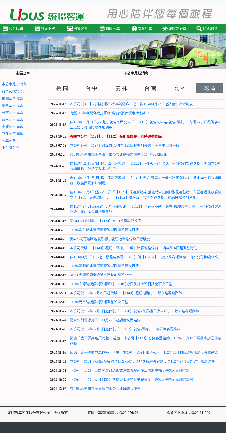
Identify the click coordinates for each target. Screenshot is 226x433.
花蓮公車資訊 (12, 133)
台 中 (92, 88)
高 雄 (180, 88)
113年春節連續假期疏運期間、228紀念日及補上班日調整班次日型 (121, 284)
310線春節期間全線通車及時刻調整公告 (101, 275)
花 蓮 (209, 88)
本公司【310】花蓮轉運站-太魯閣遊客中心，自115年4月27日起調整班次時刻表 (131, 104)
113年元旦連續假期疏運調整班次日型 (99, 302)
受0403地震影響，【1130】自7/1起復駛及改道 (105, 221)
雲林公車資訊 (12, 112)
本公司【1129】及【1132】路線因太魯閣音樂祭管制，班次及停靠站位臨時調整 (132, 379)
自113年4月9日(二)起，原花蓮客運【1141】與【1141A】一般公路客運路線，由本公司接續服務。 (145, 257)
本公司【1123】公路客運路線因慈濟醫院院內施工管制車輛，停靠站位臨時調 (130, 370)
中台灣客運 (10, 147)
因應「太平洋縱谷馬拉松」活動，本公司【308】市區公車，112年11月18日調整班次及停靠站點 (144, 352)
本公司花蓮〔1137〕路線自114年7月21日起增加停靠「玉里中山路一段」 (126, 145)
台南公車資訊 (12, 119)
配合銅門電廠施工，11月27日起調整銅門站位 (105, 320)
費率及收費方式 (14, 91)
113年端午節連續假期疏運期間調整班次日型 (104, 230)
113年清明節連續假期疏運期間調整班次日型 (104, 266)
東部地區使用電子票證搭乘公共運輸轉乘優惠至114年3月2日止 (118, 154)
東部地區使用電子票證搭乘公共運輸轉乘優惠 (105, 388)
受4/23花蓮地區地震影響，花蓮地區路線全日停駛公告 (112, 239)
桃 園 (62, 88)
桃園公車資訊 (12, 98)
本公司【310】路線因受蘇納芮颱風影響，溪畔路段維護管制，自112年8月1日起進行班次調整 (142, 361)
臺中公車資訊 (12, 105)
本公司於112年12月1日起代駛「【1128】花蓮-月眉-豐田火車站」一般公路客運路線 (134, 311)
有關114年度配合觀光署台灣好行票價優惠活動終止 (109, 113)
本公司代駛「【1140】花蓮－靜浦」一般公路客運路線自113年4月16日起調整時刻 (133, 248)
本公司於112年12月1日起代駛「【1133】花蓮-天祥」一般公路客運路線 (125, 329)
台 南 (150, 88)
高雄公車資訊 (12, 126)
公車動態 (9, 140)
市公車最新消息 (14, 84)
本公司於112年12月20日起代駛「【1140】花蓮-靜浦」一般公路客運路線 (126, 293)
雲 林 (121, 88)
